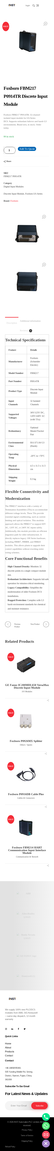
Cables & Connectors (26, 798)
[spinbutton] (10, 150)
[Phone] (46, 1117)
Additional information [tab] (30, 321)
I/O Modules (27, 691)
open (45, 24)
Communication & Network (27, 857)
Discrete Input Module (14, 194)
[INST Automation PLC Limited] (12, 5)
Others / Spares (26, 745)
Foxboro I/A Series (33, 194)
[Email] (46, 1135)
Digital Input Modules (14, 186)
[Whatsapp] (46, 1126)
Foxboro (14, 201)
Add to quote (27, 148)
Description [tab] (11, 323)
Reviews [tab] (25, 330)
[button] (13, 151)
